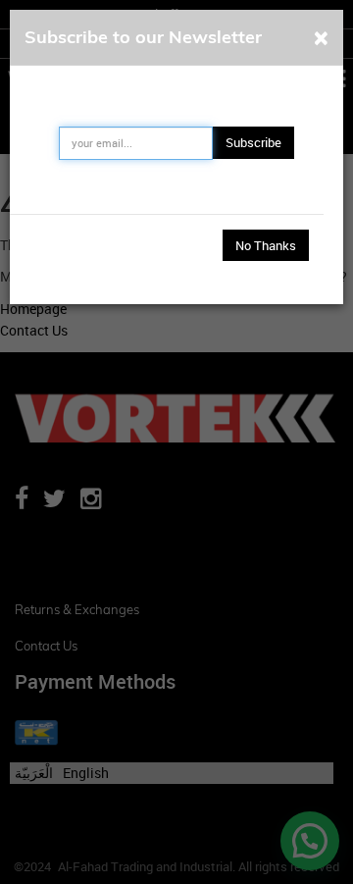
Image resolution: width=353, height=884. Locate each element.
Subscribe (253, 142)
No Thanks (265, 245)
